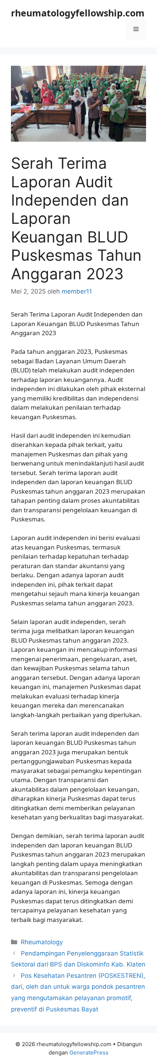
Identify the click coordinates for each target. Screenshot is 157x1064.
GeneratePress (88, 1052)
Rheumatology (42, 942)
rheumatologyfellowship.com (78, 13)
